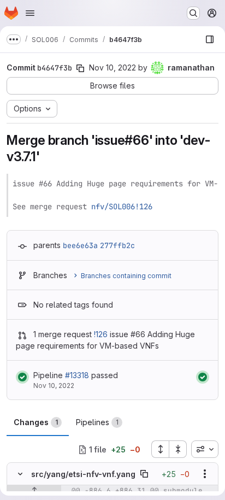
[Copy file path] (144, 473)
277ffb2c (117, 245)
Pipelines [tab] (97, 422)
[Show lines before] (34, 490)
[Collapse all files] (178, 449)
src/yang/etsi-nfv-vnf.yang (83, 474)
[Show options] (204, 473)
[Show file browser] (209, 39)
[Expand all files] (160, 449)
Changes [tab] (36, 422)
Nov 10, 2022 (112, 67)
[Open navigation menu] (30, 13)
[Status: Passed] (22, 377)
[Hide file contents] (20, 473)
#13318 (77, 375)
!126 (101, 334)
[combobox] (204, 449)
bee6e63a (80, 245)
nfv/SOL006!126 (121, 206)
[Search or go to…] (193, 13)
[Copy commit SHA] (80, 68)
